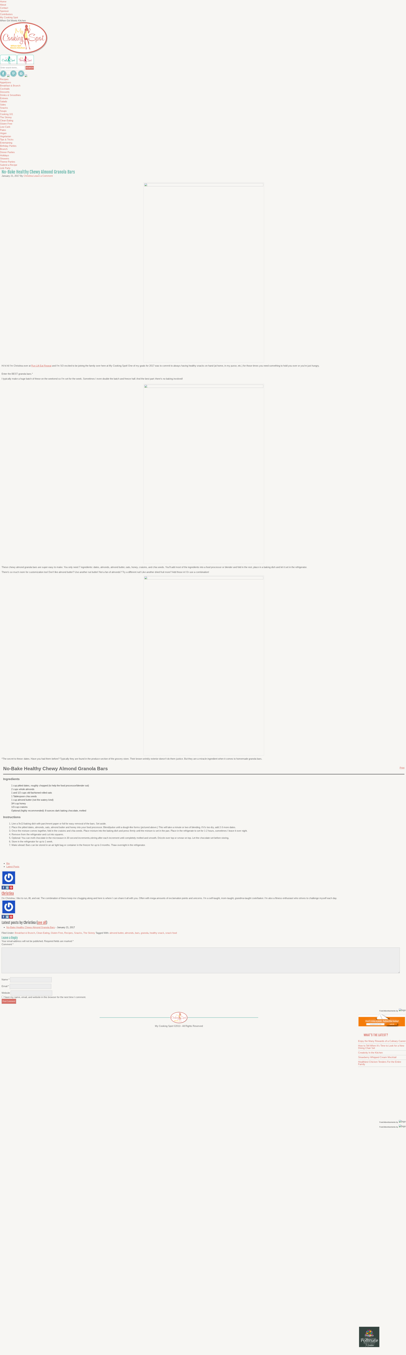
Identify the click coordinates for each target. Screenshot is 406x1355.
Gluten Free (57, 933)
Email (5, 986)
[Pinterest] (11, 888)
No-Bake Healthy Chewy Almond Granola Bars (30, 927)
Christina (8, 893)
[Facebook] (3, 888)
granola (144, 933)
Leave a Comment (43, 175)
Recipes (68, 933)
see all (41, 922)
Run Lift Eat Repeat (41, 365)
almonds (129, 933)
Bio (8, 863)
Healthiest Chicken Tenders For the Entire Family (379, 1063)
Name (6, 979)
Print (402, 767)
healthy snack (157, 933)
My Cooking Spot (9, 17)
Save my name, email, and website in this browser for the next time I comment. (45, 997)
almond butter (117, 933)
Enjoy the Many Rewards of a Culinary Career (382, 1041)
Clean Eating (42, 933)
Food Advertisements (387, 1011)
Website (6, 992)
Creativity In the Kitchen (370, 1052)
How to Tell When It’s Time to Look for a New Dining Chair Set (381, 1046)
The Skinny (89, 933)
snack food (171, 933)
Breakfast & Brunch (25, 933)
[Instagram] (7, 888)
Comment (7, 944)
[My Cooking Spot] (381, 1026)
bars (137, 933)
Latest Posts (12, 866)
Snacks (78, 933)
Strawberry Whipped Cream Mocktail (377, 1057)
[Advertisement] (382, 1179)
